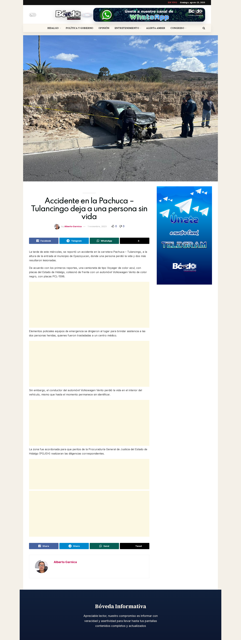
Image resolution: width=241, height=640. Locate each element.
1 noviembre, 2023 (97, 226)
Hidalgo (53, 28)
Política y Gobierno (79, 28)
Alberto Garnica (73, 226)
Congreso (177, 28)
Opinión (104, 28)
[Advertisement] (89, 305)
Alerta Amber (155, 28)
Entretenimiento (127, 28)
